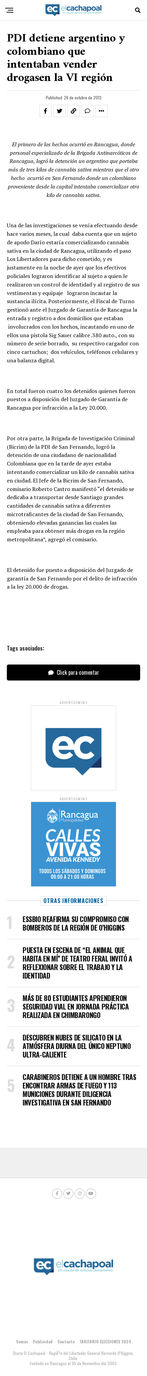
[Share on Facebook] (45, 111)
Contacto (66, 1341)
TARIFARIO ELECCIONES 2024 (105, 1341)
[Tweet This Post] (59, 111)
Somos (22, 1341)
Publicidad (43, 1341)
